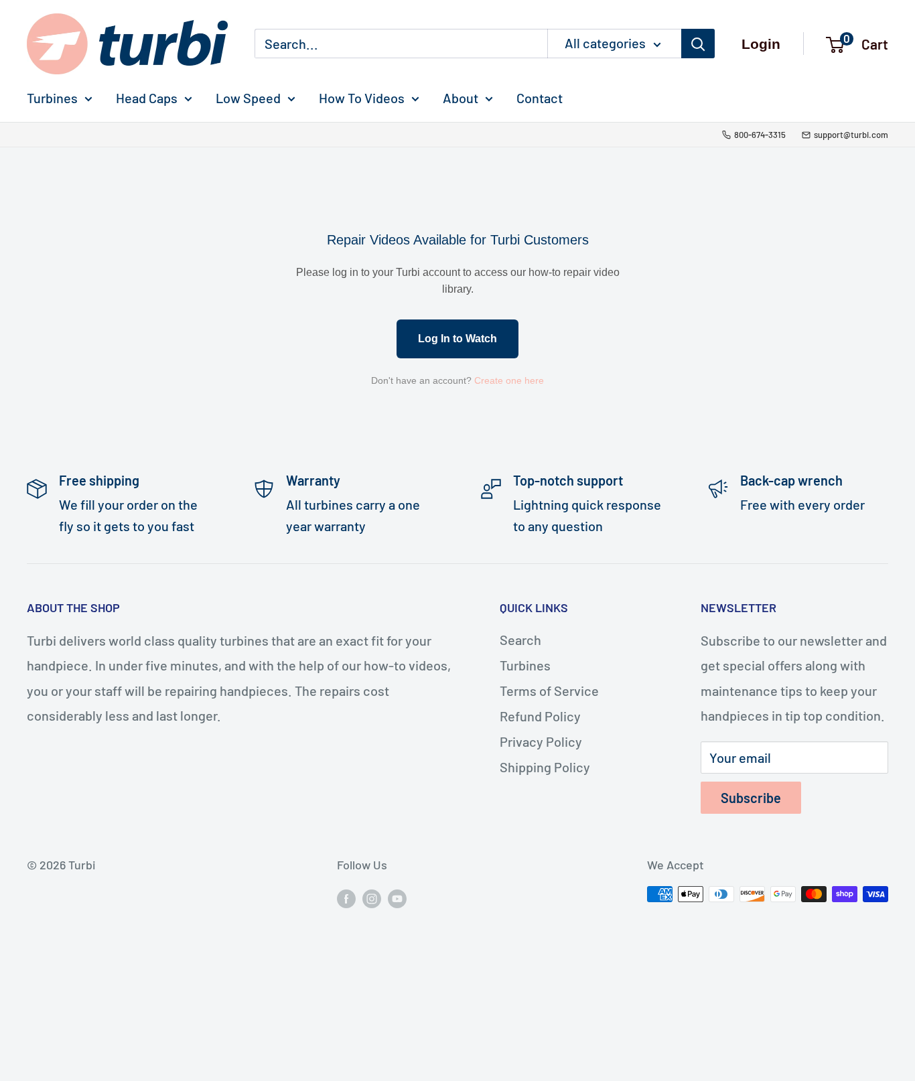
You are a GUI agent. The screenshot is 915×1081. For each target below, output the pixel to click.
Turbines (52, 98)
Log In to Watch (457, 338)
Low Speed (248, 98)
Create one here (509, 380)
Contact (539, 98)
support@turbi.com (851, 134)
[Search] (698, 43)
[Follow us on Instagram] (371, 897)
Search (520, 640)
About (460, 98)
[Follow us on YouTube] (397, 897)
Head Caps (147, 98)
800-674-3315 (760, 134)
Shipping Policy (545, 767)
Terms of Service (549, 690)
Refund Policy (540, 716)
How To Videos (362, 98)
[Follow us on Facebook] (346, 897)
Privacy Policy (541, 741)
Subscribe (751, 798)
